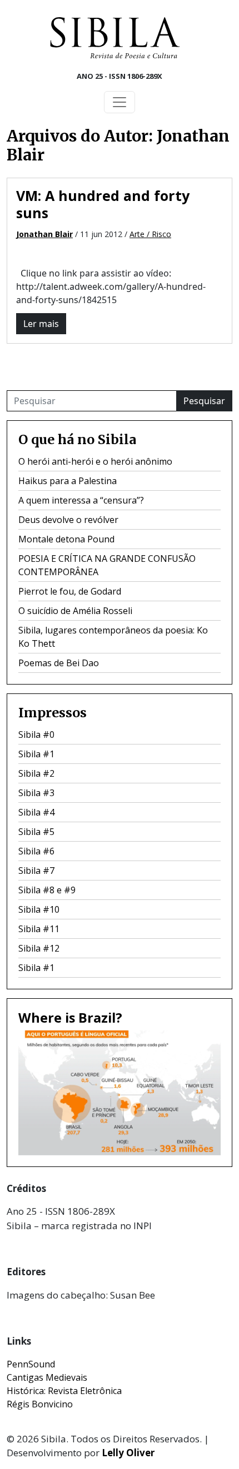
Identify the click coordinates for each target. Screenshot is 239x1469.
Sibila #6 (36, 851)
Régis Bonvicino (40, 1404)
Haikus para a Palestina (67, 481)
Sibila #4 (36, 812)
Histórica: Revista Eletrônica (64, 1391)
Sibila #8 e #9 (47, 890)
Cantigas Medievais (47, 1377)
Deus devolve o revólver (68, 520)
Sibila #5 (36, 832)
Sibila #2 (36, 773)
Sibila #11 (38, 929)
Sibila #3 (36, 793)
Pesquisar (204, 401)
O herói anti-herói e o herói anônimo (95, 461)
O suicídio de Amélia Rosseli (75, 611)
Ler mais (41, 324)
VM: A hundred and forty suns (103, 204)
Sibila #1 (36, 754)
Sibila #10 (38, 909)
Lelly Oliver (128, 1452)
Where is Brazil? (70, 1018)
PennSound (31, 1364)
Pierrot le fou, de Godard (69, 591)
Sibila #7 (36, 870)
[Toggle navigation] (119, 102)
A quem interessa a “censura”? (81, 500)
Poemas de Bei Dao (58, 663)
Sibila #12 (38, 948)
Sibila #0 (36, 734)
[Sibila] (115, 37)
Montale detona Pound (66, 539)
